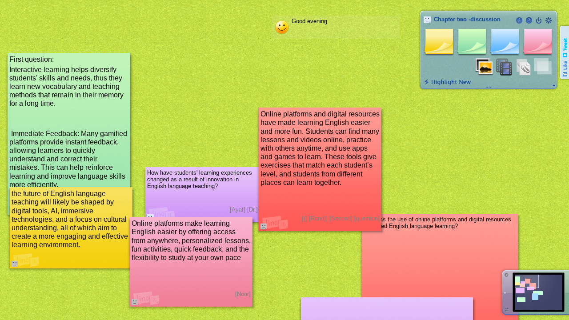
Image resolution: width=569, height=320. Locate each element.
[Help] (529, 20)
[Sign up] (548, 20)
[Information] (519, 20)
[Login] (539, 20)
